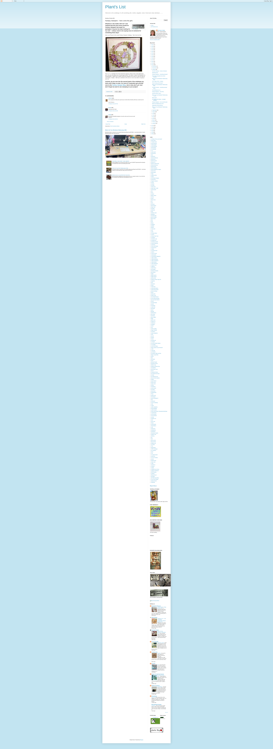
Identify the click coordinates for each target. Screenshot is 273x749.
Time (152, 446)
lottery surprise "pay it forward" (157, 347)
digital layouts (153, 275)
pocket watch (153, 388)
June (153, 115)
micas (152, 360)
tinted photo (153, 447)
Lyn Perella (153, 351)
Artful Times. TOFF (154, 188)
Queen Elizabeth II (154, 398)
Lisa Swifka (153, 344)
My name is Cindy (161, 30)
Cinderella (153, 244)
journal (152, 336)
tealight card (153, 443)
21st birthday (153, 149)
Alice (152, 154)
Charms (152, 234)
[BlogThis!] (117, 91)
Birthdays (153, 214)
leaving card (153, 340)
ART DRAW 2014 (154, 26)
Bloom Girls (153, 218)
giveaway (153, 315)
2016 (152, 61)
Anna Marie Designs (155, 178)
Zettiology (153, 482)
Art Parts (152, 185)
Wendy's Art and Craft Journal (158, 674)
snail (152, 427)
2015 (152, 63)
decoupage (153, 269)
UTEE (152, 463)
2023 (152, 49)
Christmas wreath (154, 241)
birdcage (152, 208)
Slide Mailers (153, 425)
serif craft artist (154, 415)
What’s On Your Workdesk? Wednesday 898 (161, 632)
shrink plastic (153, 424)
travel (152, 451)
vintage (152, 467)
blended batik (153, 215)
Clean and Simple (154, 246)
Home (126, 124)
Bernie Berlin (153, 205)
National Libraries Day (155, 366)
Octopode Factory (154, 372)
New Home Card (154, 369)
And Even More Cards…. (157, 93)
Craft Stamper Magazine (155, 256)
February (154, 121)
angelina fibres (154, 175)
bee (152, 201)
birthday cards (154, 212)
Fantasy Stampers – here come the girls (159, 102)
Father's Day (153, 295)
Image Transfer (154, 330)
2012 (152, 127)
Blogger (141, 739)
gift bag (152, 311)
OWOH (152, 379)
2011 (152, 128)
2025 (152, 46)
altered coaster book (155, 163)
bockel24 (153, 663)
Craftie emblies (154, 257)
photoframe (153, 386)
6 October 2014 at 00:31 (113, 119)
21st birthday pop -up (156, 90)
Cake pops (153, 228)
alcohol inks (153, 153)
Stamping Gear (155, 72)
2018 (152, 58)
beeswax (153, 204)
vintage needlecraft (154, 470)
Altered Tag (153, 170)
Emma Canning (154, 291)
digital (152, 273)
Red (152, 399)
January (154, 123)
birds (152, 211)
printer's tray (153, 395)
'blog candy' (153, 140)
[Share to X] (118, 91)
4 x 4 (152, 150)
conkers (152, 252)
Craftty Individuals (154, 259)
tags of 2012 (153, 440)
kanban (152, 337)
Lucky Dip (153, 350)
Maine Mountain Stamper (157, 704)
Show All (166, 712)
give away (153, 314)
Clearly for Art (153, 247)
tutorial (152, 459)
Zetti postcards (154, 480)
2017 (152, 59)
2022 (152, 51)
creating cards (154, 652)
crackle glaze (153, 254)
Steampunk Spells (154, 433)
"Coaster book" (154, 141)
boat (152, 221)
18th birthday (153, 147)
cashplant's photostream (157, 721)
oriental (152, 375)
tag (151, 437)
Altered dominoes (154, 165)
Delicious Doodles (154, 270)
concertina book (154, 250)
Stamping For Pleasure (156, 606)
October (154, 69)
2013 (152, 125)
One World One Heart (155, 373)
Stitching (152, 435)
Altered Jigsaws (154, 167)
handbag (153, 324)
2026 (152, 44)
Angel (152, 173)
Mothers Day (153, 364)
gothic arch (153, 320)
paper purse (153, 382)
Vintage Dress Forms (155, 469)
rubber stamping (154, 406)
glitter (152, 318)
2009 (152, 132)
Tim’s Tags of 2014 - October (157, 81)
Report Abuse (153, 485)
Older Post (143, 124)
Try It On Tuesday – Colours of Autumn (159, 71)
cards (152, 231)
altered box (153, 159)
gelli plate (153, 308)
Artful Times (153, 186)
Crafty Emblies (154, 262)
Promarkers (153, 396)
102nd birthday (154, 146)
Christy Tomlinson (154, 243)
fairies (152, 292)
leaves (152, 338)
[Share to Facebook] (119, 91)
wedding (152, 473)
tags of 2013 (153, 441)
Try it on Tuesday (154, 457)
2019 (152, 56)
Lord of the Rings (154, 346)
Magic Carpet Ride (154, 354)
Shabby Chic (153, 418)
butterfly (152, 225)
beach (152, 198)
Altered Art (153, 156)
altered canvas (154, 160)
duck (152, 282)
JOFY (152, 334)
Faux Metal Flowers (155, 296)
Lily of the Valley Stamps (155, 343)
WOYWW (153, 476)
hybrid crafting (154, 328)
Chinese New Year (154, 236)
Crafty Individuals (154, 263)
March (153, 120)
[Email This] (115, 91)
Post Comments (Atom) (114, 126)
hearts (152, 325)
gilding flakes (153, 312)
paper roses (153, 383)
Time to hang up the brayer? (157, 83)
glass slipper (153, 317)
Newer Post (108, 124)
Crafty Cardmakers (154, 260)
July (153, 113)
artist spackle (153, 189)
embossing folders (154, 288)
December (154, 66)
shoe (152, 419)
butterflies (153, 224)
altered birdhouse (154, 157)
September (154, 110)
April (153, 118)
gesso (152, 309)
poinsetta (153, 389)
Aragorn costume (154, 181)
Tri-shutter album (154, 454)
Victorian (152, 466)
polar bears (153, 391)
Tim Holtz (153, 444)
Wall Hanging (153, 472)
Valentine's (153, 464)
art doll (152, 182)
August (153, 111)
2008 (152, 133)
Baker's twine (153, 195)
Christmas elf (153, 240)
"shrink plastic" (154, 144)
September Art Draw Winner (157, 105)
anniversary (153, 179)
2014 (152, 64)
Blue (152, 220)
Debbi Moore (153, 267)
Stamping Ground (155, 630)
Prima (152, 393)
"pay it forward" (154, 143)
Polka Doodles (154, 617)
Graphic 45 (153, 321)
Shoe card (153, 421)
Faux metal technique (155, 298)
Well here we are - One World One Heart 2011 (121, 175)
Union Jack (153, 462)
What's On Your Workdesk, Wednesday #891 (116, 130)
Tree (152, 453)
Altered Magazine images (156, 169)
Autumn (152, 194)
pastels (152, 385)
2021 (152, 53)
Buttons (152, 227)
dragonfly (153, 280)
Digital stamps (154, 276)
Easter (152, 285)
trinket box (153, 456)
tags (152, 438)
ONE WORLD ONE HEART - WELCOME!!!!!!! (120, 161)
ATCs (152, 192)
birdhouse (153, 210)
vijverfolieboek (160, 686)
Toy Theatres (153, 450)
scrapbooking (153, 412)
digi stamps (153, 272)
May (153, 116)
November (154, 67)
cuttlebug (153, 266)
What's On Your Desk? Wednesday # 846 (120, 168)
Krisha (109, 107)
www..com (155, 717)
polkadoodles (153, 392)
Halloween (153, 322)
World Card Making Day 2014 (158, 103)
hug (152, 327)
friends (152, 304)
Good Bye (153, 705)
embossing (153, 286)
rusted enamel (154, 409)
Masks (152, 356)
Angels (152, 176)
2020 (152, 54)
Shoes (152, 422)
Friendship (153, 305)
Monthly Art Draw (154, 363)
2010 (152, 130)
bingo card (153, 207)
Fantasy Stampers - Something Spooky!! (160, 74)
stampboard (153, 430)
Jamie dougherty (154, 333)
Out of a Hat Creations (155, 378)
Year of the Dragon (154, 479)
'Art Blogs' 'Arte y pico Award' (156, 139)
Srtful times (153, 428)
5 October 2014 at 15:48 (113, 110)
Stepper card (153, 434)
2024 (152, 48)
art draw (152, 183)
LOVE (152, 349)
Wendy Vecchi (154, 475)
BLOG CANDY (154, 217)
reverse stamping (154, 402)
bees (152, 202)
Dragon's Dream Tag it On (156, 279)
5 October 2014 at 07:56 (113, 103)
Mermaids (153, 359)
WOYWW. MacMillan (155, 477)
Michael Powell (154, 362)
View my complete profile (155, 39)
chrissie (110, 98)
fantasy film (153, 293)
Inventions (153, 331)
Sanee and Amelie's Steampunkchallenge (159, 411)
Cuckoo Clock (153, 265)
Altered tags (153, 172)
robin (152, 404)
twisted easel (153, 460)
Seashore (159, 653)
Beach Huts (153, 199)
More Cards (154, 97)
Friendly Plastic (154, 302)
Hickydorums (154, 696)
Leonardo (153, 341)
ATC (152, 191)
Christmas (153, 237)
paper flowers (153, 380)
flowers (152, 301)
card (152, 230)
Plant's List (115, 6)
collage (152, 249)
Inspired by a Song (160, 642)
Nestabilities (153, 367)
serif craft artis (153, 414)
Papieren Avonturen (156, 685)
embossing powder (154, 289)
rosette (152, 405)
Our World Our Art (154, 376)
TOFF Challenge (154, 448)
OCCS (152, 370)
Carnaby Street (154, 233)
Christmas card (154, 238)
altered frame (153, 166)
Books (152, 223)
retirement (153, 401)
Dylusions (153, 283)
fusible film (153, 307)
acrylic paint (153, 152)
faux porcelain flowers (155, 299)
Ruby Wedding (154, 408)
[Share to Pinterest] (121, 91)
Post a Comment (110, 121)
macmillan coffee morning (156, 353)
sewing (152, 417)
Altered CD (153, 162)
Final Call (153, 697)
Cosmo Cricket (154, 253)
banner (152, 196)
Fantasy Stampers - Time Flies (158, 91)
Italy (158, 664)
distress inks (153, 278)
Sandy (109, 114)
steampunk (153, 431)
